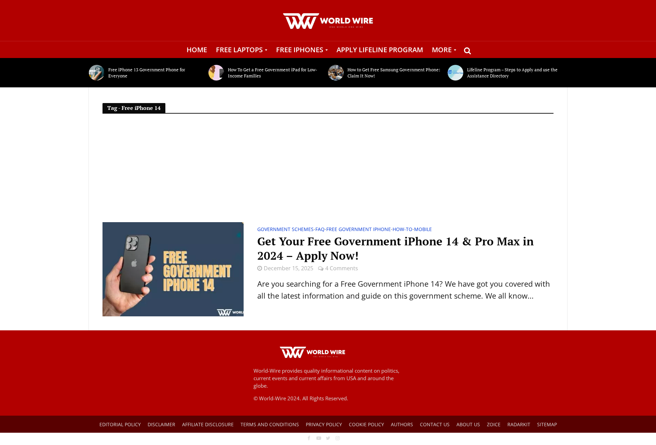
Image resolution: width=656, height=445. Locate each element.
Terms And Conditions (270, 424)
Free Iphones (299, 49)
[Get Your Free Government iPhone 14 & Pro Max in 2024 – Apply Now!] (173, 268)
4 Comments (341, 268)
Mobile (423, 229)
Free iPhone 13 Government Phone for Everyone (146, 73)
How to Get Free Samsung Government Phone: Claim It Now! (393, 73)
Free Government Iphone (358, 229)
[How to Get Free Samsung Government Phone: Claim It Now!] (336, 73)
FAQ (320, 229)
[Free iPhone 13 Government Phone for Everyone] (97, 73)
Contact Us (435, 424)
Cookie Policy (366, 424)
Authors (402, 424)
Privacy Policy (324, 424)
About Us (468, 424)
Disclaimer (161, 424)
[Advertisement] (328, 171)
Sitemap (547, 424)
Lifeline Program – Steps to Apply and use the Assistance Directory (512, 73)
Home (197, 49)
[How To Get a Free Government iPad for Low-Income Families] (216, 73)
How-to (402, 229)
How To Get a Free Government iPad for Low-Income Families (272, 73)
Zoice (494, 424)
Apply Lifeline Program (380, 49)
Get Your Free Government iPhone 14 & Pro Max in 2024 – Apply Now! (395, 248)
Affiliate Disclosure (208, 424)
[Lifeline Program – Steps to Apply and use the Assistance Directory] (456, 73)
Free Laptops (239, 49)
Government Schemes (285, 229)
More (442, 49)
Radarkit (518, 424)
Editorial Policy (120, 424)
